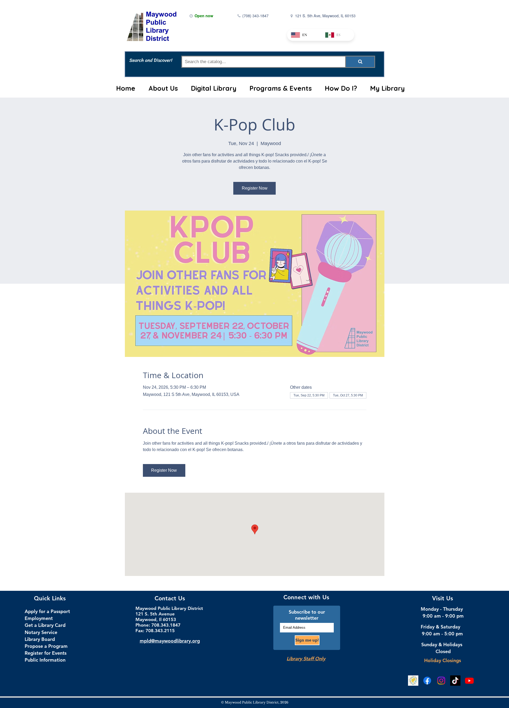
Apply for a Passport (47, 611)
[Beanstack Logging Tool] (413, 680)
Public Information (45, 660)
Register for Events (46, 653)
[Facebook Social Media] (427, 680)
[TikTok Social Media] (455, 680)
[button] (163, 88)
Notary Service (41, 632)
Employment (39, 618)
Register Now (254, 188)
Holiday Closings (442, 660)
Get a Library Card (45, 625)
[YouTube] (469, 680)
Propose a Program (46, 646)
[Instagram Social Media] (441, 680)
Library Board (40, 639)
